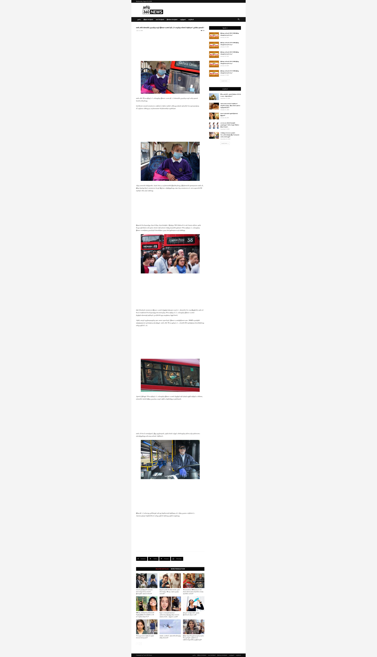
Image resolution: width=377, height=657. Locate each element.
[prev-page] (137, 643)
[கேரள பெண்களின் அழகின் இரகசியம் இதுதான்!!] (214, 116)
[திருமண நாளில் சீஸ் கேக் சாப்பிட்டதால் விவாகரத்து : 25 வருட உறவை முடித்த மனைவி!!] (170, 580)
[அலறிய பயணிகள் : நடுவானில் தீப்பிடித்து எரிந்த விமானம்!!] (170, 626)
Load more (224, 81)
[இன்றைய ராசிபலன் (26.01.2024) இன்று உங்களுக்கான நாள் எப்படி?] (214, 54)
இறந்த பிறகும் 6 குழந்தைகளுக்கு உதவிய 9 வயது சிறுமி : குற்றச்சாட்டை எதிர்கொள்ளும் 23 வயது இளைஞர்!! (193, 637)
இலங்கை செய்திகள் (172, 19)
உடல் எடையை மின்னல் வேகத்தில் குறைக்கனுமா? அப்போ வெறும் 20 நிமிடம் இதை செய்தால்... (230, 125)
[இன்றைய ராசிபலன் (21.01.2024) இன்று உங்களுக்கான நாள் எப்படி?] (214, 73)
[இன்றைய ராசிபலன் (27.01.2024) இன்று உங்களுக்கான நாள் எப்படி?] (214, 45)
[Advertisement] (205, 9)
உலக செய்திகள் (160, 19)
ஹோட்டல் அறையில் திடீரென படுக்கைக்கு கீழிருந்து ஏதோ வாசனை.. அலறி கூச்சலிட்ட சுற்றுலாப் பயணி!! (170, 614)
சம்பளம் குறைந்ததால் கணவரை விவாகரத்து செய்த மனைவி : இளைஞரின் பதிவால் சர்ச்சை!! (144, 591)
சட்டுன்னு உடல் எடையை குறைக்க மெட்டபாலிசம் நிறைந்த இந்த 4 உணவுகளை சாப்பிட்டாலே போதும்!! (230, 134)
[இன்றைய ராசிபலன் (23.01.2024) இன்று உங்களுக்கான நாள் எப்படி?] (214, 64)
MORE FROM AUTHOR (178, 569)
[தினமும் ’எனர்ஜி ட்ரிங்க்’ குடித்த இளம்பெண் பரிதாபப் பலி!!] (193, 603)
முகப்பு (139, 19)
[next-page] (140, 643)
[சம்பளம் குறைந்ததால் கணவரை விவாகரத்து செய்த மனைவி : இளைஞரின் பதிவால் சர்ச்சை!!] (146, 580)
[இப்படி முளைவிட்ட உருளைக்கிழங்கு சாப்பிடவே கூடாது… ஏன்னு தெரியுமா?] (214, 96)
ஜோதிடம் (225, 28)
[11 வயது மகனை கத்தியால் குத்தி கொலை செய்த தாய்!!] (146, 626)
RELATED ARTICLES (162, 569)
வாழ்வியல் (191, 19)
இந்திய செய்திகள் (148, 19)
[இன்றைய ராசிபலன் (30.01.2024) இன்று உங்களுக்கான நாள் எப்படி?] (214, 35)
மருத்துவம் (183, 19)
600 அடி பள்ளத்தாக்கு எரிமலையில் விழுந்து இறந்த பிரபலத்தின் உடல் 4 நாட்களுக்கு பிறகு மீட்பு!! (145, 614)
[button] (238, 20)
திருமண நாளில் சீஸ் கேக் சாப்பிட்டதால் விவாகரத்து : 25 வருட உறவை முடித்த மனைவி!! (170, 591)
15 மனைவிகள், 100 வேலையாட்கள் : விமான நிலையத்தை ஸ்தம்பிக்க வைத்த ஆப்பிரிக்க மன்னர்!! (193, 591)
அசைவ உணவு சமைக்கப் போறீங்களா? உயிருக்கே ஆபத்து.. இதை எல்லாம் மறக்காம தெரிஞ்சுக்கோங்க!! (230, 105)
